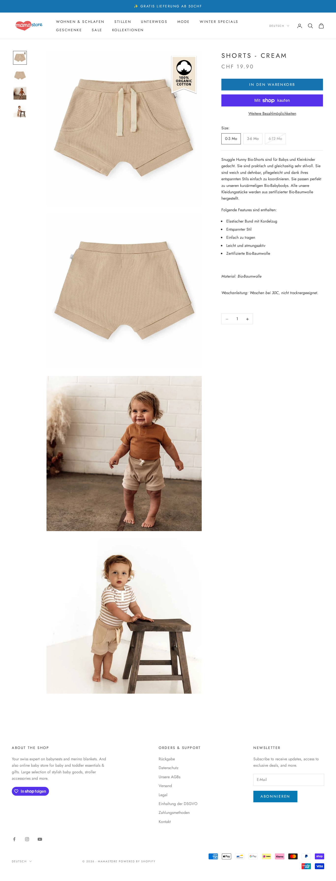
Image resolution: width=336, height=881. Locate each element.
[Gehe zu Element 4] (20, 111)
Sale (97, 30)
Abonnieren (275, 796)
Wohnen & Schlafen (80, 21)
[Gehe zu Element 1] (20, 58)
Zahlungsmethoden (174, 812)
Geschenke (69, 30)
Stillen (122, 21)
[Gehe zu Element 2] (20, 75)
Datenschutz (168, 768)
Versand (165, 786)
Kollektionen (128, 30)
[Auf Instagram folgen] (27, 839)
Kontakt (165, 821)
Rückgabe (167, 759)
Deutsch (276, 26)
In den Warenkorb (272, 85)
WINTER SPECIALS (219, 21)
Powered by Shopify (137, 861)
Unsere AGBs (169, 777)
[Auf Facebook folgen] (14, 839)
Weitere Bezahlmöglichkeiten (272, 114)
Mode (183, 21)
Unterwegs (154, 21)
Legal (163, 795)
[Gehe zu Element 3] (20, 93)
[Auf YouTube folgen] (39, 839)
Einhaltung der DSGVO (178, 803)
